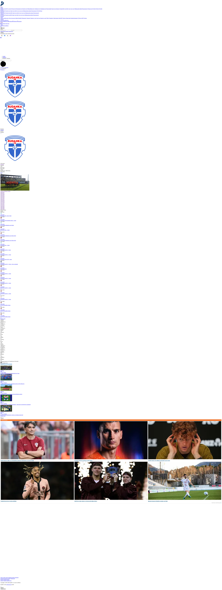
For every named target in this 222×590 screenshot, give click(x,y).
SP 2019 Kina (39, 10)
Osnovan (2, 165)
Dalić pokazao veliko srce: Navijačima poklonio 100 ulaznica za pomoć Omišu (17, 460)
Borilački (20, 18)
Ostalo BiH (62, 8)
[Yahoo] (10, 35)
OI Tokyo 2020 (80, 18)
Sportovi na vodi (43, 18)
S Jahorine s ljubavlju (4, 20)
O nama (3, 577)
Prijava (3, 28)
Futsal (53, 8)
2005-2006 (2, 206)
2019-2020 (2, 200)
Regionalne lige (19, 8)
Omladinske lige (43, 8)
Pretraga (7, 579)
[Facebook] (4, 35)
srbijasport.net (9, 584)
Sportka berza (8, 580)
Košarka (10, 21)
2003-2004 (2, 207)
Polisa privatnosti (15, 577)
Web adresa (2, 171)
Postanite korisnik (3, 578)
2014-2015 (2, 205)
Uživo (3, 69)
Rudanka (2, 130)
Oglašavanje (12, 578)
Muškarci (4, 57)
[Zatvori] (0, 133)
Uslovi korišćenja (9, 577)
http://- (1, 172)
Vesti (1, 6)
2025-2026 (2, 194)
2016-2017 (2, 203)
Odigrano (2, 191)
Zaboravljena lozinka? (4, 31)
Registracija (11, 31)
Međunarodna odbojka (29, 15)
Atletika (16, 18)
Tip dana (85, 18)
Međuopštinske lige (30, 8)
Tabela (9, 191)
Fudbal (2, 21)
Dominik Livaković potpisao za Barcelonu (83, 460)
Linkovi (1, 580)
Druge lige (14, 8)
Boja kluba (2, 167)
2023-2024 (2, 196)
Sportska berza (6, 18)
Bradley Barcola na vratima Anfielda (8, 501)
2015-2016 (2, 204)
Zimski (1, 18)
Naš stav (64, 18)
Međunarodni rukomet (29, 13)
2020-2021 (2, 199)
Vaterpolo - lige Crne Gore (35, 18)
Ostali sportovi (56, 18)
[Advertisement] (111, 47)
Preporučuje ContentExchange (216, 502)
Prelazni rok (90, 8)
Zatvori (2, 418)
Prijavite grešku (3, 579)
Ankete (5, 580)
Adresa (1, 169)
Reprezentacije (85, 8)
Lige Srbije (66, 8)
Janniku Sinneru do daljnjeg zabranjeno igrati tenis (159, 460)
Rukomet (20, 21)
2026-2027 (2, 192)
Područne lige (24, 8)
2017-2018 (2, 202)
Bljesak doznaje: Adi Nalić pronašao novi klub (158, 501)
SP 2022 (97, 8)
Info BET (60, 18)
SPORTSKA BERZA (4, 25)
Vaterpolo (28, 18)
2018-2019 (2, 201)
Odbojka (15, 21)
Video (48, 18)
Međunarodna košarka (27, 10)
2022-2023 (2, 197)
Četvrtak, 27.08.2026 (4, 67)
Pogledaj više (2, 318)
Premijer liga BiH (3, 8)
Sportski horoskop (74, 18)
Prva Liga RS (2, 13)
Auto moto (13, 18)
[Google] (1, 35)
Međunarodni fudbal (78, 8)
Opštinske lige (37, 8)
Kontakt (8, 578)
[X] (7, 35)
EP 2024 (94, 8)
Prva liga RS (9, 8)
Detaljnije (2, 164)
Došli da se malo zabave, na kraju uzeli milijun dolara (85, 501)
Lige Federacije (57, 8)
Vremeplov (51, 18)
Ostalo (11, 10)
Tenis (10, 18)
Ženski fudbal (48, 8)
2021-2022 (2, 198)
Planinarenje (24, 18)
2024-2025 (2, 195)
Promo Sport (68, 18)
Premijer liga (7, 10)
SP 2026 (100, 8)
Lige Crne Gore (71, 8)
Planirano (6, 191)
